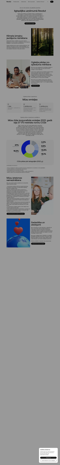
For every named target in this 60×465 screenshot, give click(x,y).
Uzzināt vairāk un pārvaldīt (44, 454)
